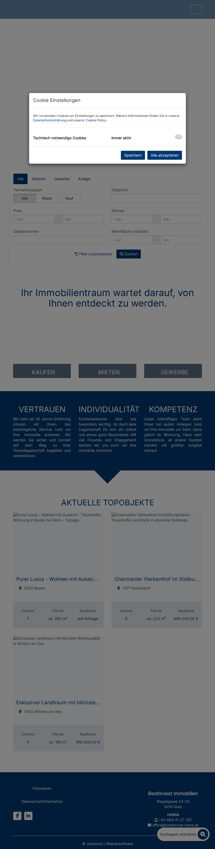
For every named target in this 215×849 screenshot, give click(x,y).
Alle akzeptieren (165, 155)
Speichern (133, 155)
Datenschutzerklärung (49, 120)
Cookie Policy (96, 120)
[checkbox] (178, 136)
